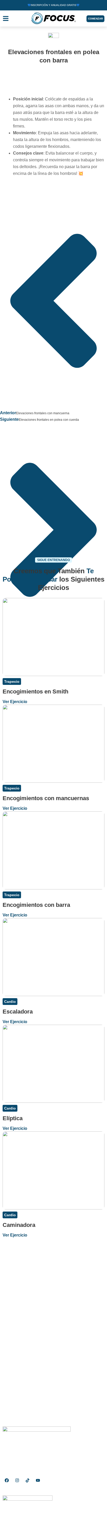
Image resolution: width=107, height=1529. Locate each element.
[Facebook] (7, 1480)
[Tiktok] (27, 1480)
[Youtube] (38, 1480)
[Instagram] (17, 1480)
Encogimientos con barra (36, 905)
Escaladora (18, 1011)
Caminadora (19, 1225)
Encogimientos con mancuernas (46, 798)
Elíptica (13, 1118)
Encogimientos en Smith (35, 691)
